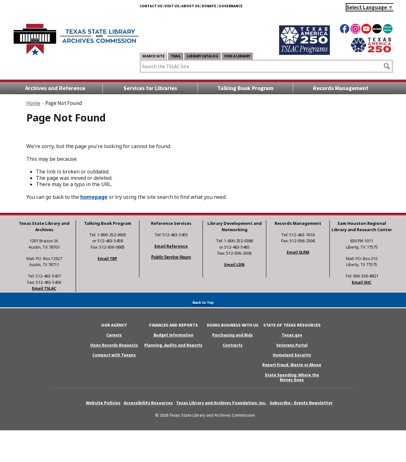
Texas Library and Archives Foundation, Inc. (221, 403)
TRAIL (176, 56)
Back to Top (203, 302)
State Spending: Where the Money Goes (292, 377)
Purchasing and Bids (232, 335)
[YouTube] (366, 30)
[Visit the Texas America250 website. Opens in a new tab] (371, 51)
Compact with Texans (114, 355)
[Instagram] (355, 30)
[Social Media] (388, 30)
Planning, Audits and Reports (173, 345)
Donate (209, 5)
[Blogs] (377, 30)
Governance (231, 5)
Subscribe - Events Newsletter (301, 403)
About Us (190, 5)
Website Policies (103, 403)
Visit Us (171, 5)
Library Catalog (202, 56)
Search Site (153, 56)
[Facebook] (345, 30)
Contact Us (151, 5)
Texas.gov (292, 335)
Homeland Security (292, 355)
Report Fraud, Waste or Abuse (291, 365)
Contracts (233, 345)
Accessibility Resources (148, 403)
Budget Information (173, 335)
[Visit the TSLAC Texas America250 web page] (304, 52)
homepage (94, 196)
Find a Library (237, 56)
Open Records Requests (114, 345)
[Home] (76, 36)
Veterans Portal (292, 345)
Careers (114, 335)
